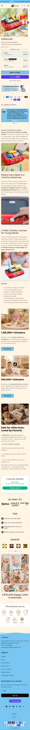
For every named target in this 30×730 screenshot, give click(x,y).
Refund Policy (5, 666)
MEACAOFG (17, 728)
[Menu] (2, 5)
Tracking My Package (7, 675)
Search (3, 660)
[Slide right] (28, 22)
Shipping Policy (5, 672)
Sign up (15, 695)
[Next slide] (27, 504)
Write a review (15, 488)
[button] (24, 5)
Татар (14, 717)
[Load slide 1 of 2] (16, 35)
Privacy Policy (5, 663)
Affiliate (3, 656)
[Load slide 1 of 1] (14, 35)
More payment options (15, 80)
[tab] (13, 123)
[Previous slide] (3, 504)
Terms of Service (6, 669)
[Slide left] (2, 22)
